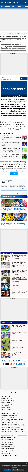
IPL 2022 (11, 33)
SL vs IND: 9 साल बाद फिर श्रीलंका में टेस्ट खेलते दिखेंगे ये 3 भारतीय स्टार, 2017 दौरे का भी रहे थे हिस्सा (19, 271)
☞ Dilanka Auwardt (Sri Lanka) (8, 446)
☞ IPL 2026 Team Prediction (7, 395)
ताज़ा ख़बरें (5, 33)
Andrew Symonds (17, 193)
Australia (19, 6)
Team (10, 462)
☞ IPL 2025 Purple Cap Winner (8, 404)
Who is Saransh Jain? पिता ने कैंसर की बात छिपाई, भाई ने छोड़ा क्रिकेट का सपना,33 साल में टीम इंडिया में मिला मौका (19, 278)
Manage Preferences (17, 469)
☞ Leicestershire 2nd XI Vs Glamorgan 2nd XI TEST (13, 431)
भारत (13, 6)
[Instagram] (10, 364)
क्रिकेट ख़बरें (7, 6)
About (7, 462)
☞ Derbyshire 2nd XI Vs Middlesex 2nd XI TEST (12, 424)
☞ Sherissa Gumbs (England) (8, 450)
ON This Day (19, 462)
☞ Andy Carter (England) (7, 442)
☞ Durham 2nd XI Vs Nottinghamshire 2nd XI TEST (13, 426)
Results (25, 462)
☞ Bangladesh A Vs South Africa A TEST (10, 422)
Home (3, 462)
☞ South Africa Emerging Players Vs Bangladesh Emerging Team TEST (12, 419)
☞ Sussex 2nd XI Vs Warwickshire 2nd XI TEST (12, 433)
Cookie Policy (15, 467)
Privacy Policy (24, 465)
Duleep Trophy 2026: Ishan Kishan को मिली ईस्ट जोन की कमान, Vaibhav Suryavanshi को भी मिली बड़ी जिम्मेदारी (20, 211)
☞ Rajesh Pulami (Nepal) (7, 451)
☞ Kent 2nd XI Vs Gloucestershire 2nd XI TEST (12, 429)
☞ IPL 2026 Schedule (6, 407)
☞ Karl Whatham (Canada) (7, 448)
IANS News (4, 77)
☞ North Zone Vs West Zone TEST (9, 415)
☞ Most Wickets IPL (6, 396)
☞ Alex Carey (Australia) (7, 444)
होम (1, 6)
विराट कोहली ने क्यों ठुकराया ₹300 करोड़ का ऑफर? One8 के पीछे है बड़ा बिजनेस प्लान (19, 292)
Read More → (23, 188)
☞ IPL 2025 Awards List (6, 402)
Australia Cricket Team (6, 193)
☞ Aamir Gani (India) (6, 453)
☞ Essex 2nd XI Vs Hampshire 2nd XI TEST (11, 427)
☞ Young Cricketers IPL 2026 (8, 400)
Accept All (8, 469)
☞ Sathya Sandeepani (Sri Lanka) (9, 455)
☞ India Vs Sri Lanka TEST (7, 417)
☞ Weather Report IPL (6, 409)
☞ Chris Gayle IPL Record (7, 398)
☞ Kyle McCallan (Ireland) (7, 439)
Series (14, 462)
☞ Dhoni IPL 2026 (5, 405)
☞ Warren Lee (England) (6, 441)
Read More (14, 173)
